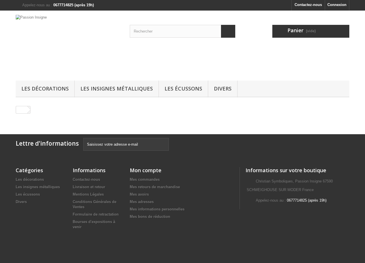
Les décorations (45, 88)
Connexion (336, 5)
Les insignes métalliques (116, 88)
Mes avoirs (139, 194)
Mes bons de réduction (150, 216)
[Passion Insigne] (68, 44)
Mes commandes (145, 179)
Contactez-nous (308, 5)
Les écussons (183, 88)
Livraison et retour (89, 187)
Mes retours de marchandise (155, 187)
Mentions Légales (88, 194)
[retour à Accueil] (21, 109)
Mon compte (145, 170)
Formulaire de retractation (96, 214)
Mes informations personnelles (157, 209)
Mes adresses (142, 202)
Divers (223, 88)
